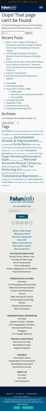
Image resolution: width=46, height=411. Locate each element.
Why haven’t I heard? (22, 246)
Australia (12, 134)
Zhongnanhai (6, 185)
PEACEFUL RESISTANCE (22, 339)
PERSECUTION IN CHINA (22, 278)
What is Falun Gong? (22, 230)
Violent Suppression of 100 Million (21, 268)
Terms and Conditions (21, 397)
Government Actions (15, 105)
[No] (43, 404)
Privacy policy (28, 408)
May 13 (19, 154)
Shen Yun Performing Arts (17, 167)
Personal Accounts (21, 357)
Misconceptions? (22, 249)
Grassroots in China (22, 342)
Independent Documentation (22, 361)
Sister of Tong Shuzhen (16, 73)
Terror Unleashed (22, 265)
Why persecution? (22, 233)
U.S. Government (17, 179)
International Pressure (22, 327)
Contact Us (20, 394)
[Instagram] (26, 223)
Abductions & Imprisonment (22, 287)
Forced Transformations (22, 290)
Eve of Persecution (22, 262)
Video (20, 182)
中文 (32, 2)
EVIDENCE (22, 355)
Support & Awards (22, 348)
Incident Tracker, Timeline (22, 321)
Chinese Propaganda (32, 134)
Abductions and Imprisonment (24, 94)
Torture (14, 97)
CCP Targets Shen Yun (22, 333)
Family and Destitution (22, 305)
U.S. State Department (33, 179)
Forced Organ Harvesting (11, 147)
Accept (17, 408)
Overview (22, 281)
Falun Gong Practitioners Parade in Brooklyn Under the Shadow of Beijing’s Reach (23, 56)
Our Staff (22, 378)
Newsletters (11, 103)
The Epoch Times (30, 170)
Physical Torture (26, 163)
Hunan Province (11, 150)
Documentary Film (8, 138)
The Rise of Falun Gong (21, 259)
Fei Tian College (35, 145)
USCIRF (16, 182)
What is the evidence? (22, 243)
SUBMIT (22, 216)
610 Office (7, 131)
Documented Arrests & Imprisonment (20, 139)
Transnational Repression (20, 176)
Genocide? (22, 239)
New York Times (37, 153)
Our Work (22, 375)
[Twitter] (22, 223)
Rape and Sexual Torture (22, 296)
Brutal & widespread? (22, 236)
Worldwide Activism (22, 345)
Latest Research (21, 381)
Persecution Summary (16, 160)
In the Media (20, 151)
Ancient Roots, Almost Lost (21, 256)
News (8, 83)
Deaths (14, 91)
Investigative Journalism (22, 364)
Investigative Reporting (16, 108)
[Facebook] (18, 223)
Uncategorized (12, 100)
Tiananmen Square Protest (11, 173)
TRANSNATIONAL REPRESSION (22, 315)
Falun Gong (9, 145)
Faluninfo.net (12, 2)
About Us (9, 394)
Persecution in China (15, 88)
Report (19, 167)
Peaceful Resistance (22, 271)
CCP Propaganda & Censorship (22, 284)
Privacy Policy (32, 394)
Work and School (21, 308)
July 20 (14, 154)
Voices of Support (28, 182)
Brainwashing (19, 134)
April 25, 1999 (32, 131)
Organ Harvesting (13, 156)
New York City (26, 153)
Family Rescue (21, 144)
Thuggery (22, 330)
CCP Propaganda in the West (22, 324)
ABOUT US (22, 372)
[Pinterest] (31, 223)
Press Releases (12, 86)
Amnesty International (20, 131)
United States (7, 182)
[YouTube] (13, 223)
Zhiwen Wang (39, 182)
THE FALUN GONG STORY (22, 253)
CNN (41, 134)
